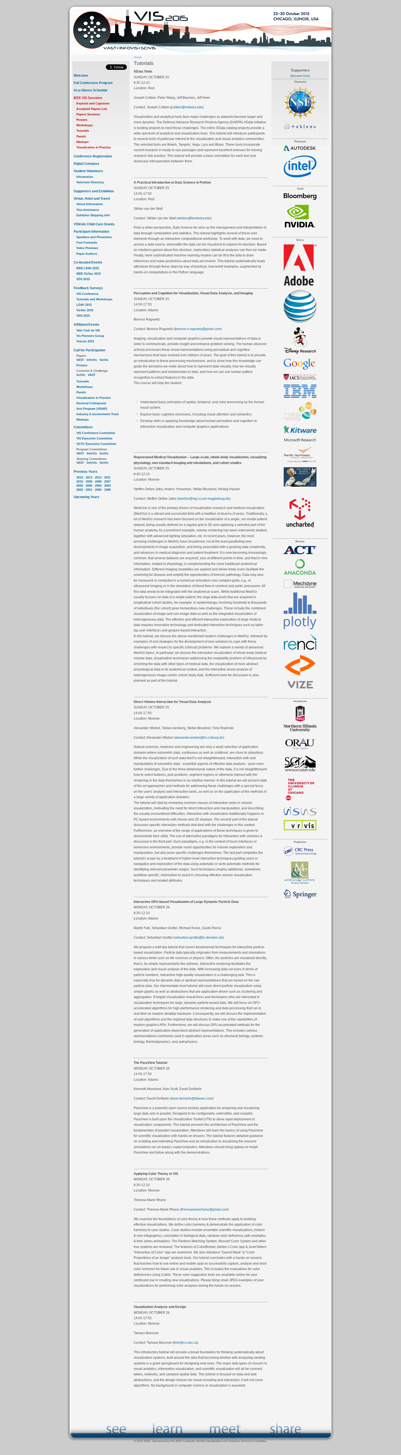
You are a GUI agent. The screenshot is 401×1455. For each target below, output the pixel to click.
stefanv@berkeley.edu (194, 218)
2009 (89, 481)
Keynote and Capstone (92, 103)
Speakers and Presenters (94, 237)
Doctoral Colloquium (91, 403)
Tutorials (82, 130)
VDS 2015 (83, 279)
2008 (98, 481)
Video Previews (87, 248)
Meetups (82, 141)
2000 (98, 489)
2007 (107, 481)
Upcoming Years (86, 497)
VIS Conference (87, 293)
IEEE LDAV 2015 (87, 268)
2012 (98, 477)
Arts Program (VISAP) (91, 408)
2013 (89, 477)
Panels (81, 136)
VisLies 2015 (85, 341)
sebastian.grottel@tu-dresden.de (198, 937)
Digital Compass (86, 164)
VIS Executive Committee (94, 438)
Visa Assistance (87, 209)
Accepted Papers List (91, 108)
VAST (80, 359)
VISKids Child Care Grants (94, 224)
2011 (107, 477)
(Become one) (300, 75)
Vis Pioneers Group (90, 335)
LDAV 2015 (84, 304)
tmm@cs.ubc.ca (185, 1343)
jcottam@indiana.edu (187, 107)
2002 (79, 489)
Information (84, 176)
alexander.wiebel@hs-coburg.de (199, 738)
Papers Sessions (88, 114)
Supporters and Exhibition (94, 191)
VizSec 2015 (84, 310)
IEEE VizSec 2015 (88, 273)
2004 (98, 485)
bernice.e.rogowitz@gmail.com (198, 329)
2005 (89, 485)
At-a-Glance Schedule (90, 90)
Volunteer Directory (90, 182)
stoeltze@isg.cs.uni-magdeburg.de (203, 499)
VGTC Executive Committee (96, 443)
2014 (79, 477)
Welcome (81, 75)
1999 (107, 489)
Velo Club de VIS (88, 330)
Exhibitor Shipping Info (93, 215)
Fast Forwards (86, 242)
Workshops (84, 125)
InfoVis (92, 359)
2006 (79, 485)
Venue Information (89, 204)
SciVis (104, 359)
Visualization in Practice (93, 147)
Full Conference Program (93, 83)
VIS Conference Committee (95, 433)
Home (138, 57)
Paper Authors (86, 253)
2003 (107, 485)
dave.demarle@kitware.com (192, 1098)
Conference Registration (93, 156)
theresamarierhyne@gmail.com (204, 1209)
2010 (79, 481)
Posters (81, 119)
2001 (89, 489)
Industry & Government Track (97, 414)
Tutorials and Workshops (94, 299)
